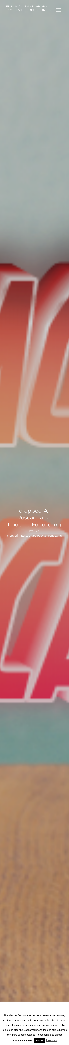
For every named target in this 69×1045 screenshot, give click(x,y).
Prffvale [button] (39, 1040)
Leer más (51, 1040)
